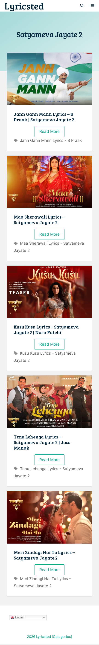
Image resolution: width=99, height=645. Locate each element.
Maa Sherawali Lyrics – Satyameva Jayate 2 (39, 219)
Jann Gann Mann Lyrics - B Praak (51, 140)
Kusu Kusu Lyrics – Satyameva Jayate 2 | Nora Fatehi (46, 329)
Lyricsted (24, 6)
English (19, 617)
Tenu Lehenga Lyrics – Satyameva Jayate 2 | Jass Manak (42, 442)
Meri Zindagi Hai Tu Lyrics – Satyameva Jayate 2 (44, 555)
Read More (49, 131)
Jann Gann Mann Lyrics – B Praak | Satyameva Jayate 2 (44, 117)
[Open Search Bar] (82, 6)
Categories (62, 636)
